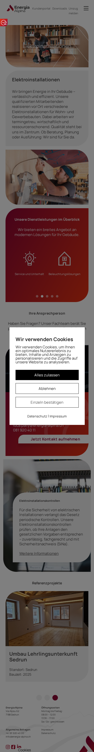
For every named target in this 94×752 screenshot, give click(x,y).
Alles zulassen (47, 374)
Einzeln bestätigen (47, 402)
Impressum (58, 416)
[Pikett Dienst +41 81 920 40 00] (4, 22)
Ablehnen (47, 388)
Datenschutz (37, 416)
